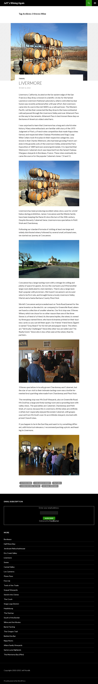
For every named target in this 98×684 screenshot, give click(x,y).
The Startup (9, 613)
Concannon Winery (42, 483)
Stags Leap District (11, 604)
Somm (6, 562)
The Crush (8, 599)
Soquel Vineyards (11, 590)
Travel (22, 78)
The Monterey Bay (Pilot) (14, 654)
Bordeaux (7, 539)
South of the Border (12, 618)
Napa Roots (8, 641)
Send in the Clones (11, 594)
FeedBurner (54, 521)
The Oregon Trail (11, 631)
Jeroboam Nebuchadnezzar (14, 548)
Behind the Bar (10, 636)
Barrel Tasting (9, 627)
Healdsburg (8, 608)
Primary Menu (95, 3)
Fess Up (7, 581)
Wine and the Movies (12, 622)
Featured (57, 483)
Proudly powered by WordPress (15, 681)
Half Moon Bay (9, 544)
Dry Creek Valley (10, 553)
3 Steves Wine (26, 483)
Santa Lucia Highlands (12, 650)
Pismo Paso (8, 576)
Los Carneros (9, 571)
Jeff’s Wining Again (14, 3)
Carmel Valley (9, 567)
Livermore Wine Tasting (30, 486)
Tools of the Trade (11, 585)
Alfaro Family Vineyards (13, 645)
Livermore (30, 83)
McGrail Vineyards (50, 486)
